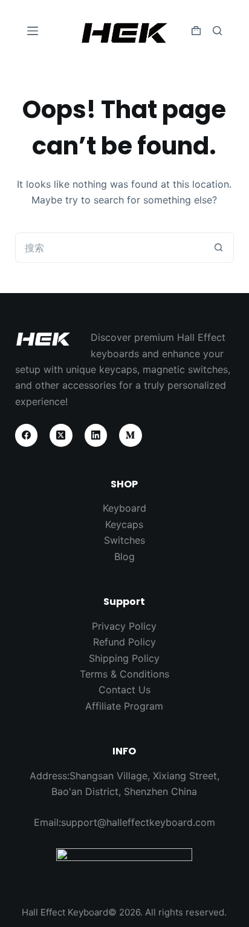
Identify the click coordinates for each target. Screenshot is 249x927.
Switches (124, 540)
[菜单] (32, 30)
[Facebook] (26, 435)
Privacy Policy (124, 626)
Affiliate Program (124, 706)
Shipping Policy (124, 658)
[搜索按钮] (219, 248)
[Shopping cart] (196, 30)
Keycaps (124, 524)
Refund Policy (124, 642)
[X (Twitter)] (61, 435)
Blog (124, 556)
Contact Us (124, 690)
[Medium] (130, 435)
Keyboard (124, 508)
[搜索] (217, 30)
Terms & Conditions (124, 674)
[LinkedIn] (96, 435)
